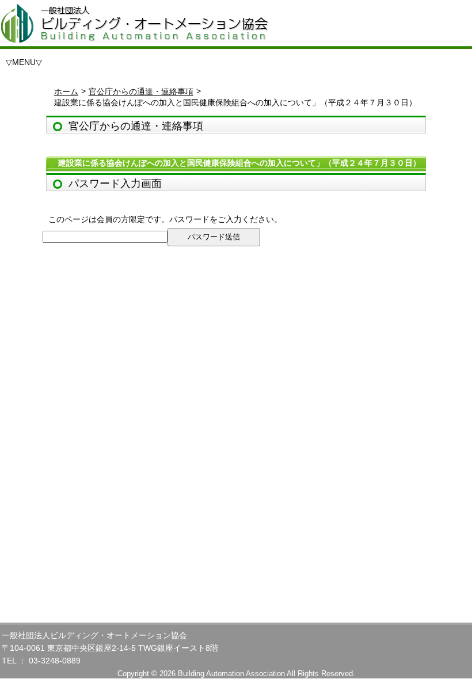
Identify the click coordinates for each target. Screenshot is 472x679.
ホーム (66, 91)
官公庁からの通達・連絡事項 (141, 91)
